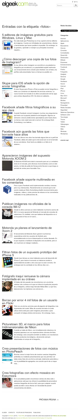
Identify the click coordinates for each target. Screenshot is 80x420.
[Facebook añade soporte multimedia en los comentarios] (7, 189)
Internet (63, 86)
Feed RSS (21, 415)
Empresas (64, 62)
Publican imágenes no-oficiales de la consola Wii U (26, 205)
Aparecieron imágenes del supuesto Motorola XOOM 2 (26, 156)
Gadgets (63, 74)
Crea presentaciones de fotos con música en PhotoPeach (30, 349)
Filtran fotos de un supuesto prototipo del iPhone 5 (29, 253)
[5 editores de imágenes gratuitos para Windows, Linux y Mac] (7, 45)
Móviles (63, 100)
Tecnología (64, 117)
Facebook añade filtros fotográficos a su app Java (29, 108)
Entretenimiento (66, 65)
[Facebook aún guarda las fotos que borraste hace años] (7, 141)
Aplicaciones (65, 41)
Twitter (63, 122)
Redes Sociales (66, 107)
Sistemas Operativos (67, 112)
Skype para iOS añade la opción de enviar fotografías (25, 84)
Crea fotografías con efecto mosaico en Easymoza (28, 374)
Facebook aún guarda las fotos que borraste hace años (25, 132)
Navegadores (65, 103)
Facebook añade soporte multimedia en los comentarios (28, 180)
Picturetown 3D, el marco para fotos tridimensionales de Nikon (26, 325)
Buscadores (64, 46)
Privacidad (64, 105)
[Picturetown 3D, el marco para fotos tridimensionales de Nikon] (7, 334)
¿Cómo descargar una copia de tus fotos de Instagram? (29, 60)
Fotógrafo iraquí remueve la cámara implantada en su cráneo (26, 277)
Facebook (64, 67)
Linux (62, 93)
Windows (63, 131)
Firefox (63, 69)
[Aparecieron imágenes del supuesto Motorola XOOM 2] (7, 165)
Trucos (63, 119)
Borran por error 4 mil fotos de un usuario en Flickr (29, 301)
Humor (63, 84)
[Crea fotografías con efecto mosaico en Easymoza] (7, 383)
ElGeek (63, 60)
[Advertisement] (40, 14)
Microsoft (64, 98)
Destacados (64, 57)
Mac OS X (64, 96)
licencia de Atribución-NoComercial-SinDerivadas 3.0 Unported (34, 418)
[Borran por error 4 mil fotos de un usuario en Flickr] (7, 310)
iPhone (63, 91)
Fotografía (64, 72)
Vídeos (63, 127)
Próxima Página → (48, 399)
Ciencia (63, 48)
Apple (62, 43)
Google (63, 79)
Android (63, 38)
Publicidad (36, 412)
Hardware (64, 81)
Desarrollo (64, 55)
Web (62, 129)
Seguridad (64, 110)
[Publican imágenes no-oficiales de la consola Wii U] (7, 214)
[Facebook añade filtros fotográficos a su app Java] (7, 117)
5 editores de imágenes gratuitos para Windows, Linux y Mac (27, 36)
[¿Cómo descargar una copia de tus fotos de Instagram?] (7, 69)
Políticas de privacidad (24, 412)
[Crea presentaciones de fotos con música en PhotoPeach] (7, 358)
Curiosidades (65, 53)
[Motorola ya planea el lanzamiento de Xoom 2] (7, 238)
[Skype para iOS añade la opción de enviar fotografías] (7, 93)
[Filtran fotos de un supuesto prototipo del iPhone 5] (7, 262)
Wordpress (64, 134)
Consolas (64, 50)
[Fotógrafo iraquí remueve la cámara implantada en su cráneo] (7, 286)
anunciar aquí (65, 140)
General (63, 77)
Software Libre (65, 115)
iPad (62, 88)
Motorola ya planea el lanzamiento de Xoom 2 (27, 229)
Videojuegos (65, 124)
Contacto (11, 412)
